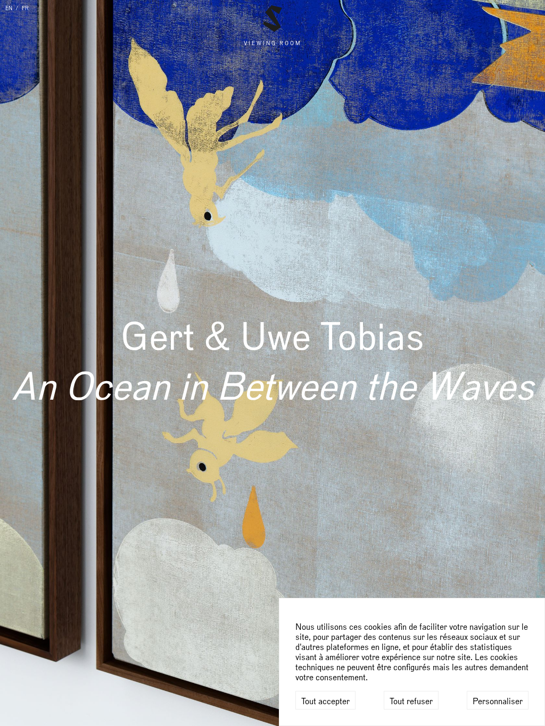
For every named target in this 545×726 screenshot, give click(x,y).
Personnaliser (498, 701)
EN (8, 8)
